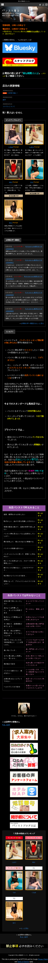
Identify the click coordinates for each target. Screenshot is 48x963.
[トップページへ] (40, 4)
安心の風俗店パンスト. (22, 955)
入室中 (6, 725)
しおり (31, 147)
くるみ (10, 147)
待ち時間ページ (31, 73)
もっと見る (24, 928)
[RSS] (46, 4)
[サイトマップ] (43, 4)
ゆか (11, 182)
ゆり (11, 223)
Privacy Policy (43, 959)
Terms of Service (23, 962)
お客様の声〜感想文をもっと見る (32, 323)
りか (32, 182)
